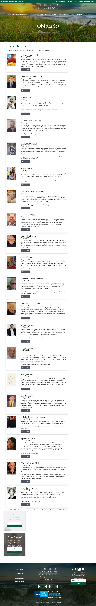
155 (63, 509)
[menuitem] (18, 14)
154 (60, 509)
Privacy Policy (41, 604)
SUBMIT (14, 526)
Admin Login (55, 604)
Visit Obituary (25, 69)
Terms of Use (48, 604)
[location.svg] (51, 586)
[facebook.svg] (40, 586)
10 (53, 509)
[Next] (67, 510)
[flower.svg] (45, 586)
